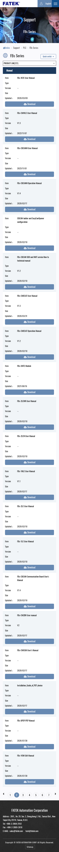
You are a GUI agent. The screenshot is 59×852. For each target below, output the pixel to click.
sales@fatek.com (16, 830)
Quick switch (47, 56)
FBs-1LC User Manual (25, 541)
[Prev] (3, 793)
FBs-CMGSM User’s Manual (27, 650)
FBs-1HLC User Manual (26, 471)
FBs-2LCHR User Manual (26, 401)
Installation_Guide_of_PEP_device (29, 685)
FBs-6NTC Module (24, 365)
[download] (29, 104)
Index (7, 47)
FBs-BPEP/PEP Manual (26, 720)
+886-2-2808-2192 (14, 823)
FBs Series (34, 47)
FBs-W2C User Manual (26, 77)
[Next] (55, 793)
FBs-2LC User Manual (25, 506)
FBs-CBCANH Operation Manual (29, 183)
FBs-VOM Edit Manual (25, 755)
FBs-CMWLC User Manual (27, 112)
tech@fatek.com (31, 830)
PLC (24, 47)
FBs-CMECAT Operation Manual (29, 330)
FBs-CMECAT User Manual (27, 295)
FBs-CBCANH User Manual (27, 148)
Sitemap (30, 847)
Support (16, 47)
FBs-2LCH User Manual (26, 436)
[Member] (41, 3)
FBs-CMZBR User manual (27, 615)
